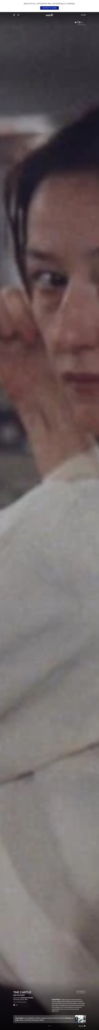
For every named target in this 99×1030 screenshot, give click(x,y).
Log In (83, 15)
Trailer (81, 992)
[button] (14, 15)
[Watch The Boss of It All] (80, 1019)
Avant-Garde (17, 1002)
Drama (24, 1002)
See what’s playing (49, 8)
